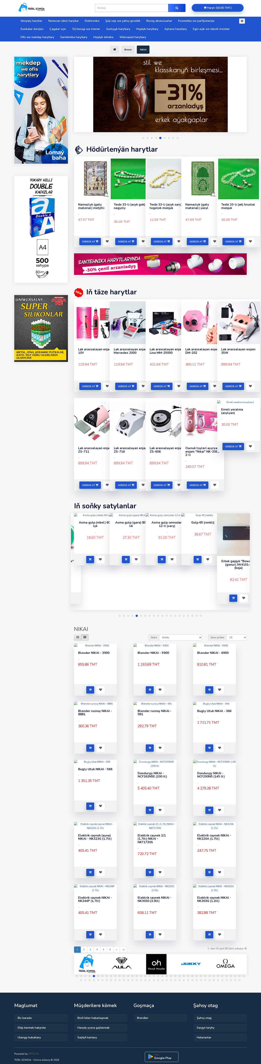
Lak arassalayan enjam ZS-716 (131, 450)
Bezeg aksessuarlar (159, 21)
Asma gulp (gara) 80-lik (95, 524)
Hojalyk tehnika (103, 37)
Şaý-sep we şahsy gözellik (122, 21)
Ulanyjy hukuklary (29, 1037)
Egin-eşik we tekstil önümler (211, 29)
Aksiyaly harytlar (31, 21)
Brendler (142, 1018)
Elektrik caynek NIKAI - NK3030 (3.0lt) (154, 899)
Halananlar (204, 1037)
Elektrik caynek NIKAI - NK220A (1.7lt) (214, 837)
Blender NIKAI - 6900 (213, 653)
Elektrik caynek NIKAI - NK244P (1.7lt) (95, 899)
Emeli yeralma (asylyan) (232, 411)
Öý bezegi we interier (86, 29)
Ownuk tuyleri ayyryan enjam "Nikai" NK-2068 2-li (202, 451)
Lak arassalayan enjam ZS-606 (167, 450)
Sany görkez (217, 637)
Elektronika (92, 21)
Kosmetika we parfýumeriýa (196, 21)
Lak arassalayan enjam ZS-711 (95, 450)
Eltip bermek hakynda (32, 1028)
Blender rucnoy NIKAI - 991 (154, 713)
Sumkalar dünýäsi (31, 29)
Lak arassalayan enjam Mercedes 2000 (131, 351)
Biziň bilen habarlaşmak (92, 1018)
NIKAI (143, 49)
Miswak (238, 561)
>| (123, 949)
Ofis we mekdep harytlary (37, 37)
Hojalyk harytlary (147, 29)
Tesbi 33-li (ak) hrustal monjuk (238, 206)
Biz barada (25, 1018)
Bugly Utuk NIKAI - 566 (95, 769)
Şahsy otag (204, 1018)
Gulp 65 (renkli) (166, 523)
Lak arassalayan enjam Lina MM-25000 (167, 351)
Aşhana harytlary (175, 29)
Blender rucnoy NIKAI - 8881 (95, 713)
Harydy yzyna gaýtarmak (93, 1028)
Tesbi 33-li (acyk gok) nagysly (129, 206)
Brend (128, 49)
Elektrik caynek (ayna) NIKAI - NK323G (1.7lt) (95, 837)
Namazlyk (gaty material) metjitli (91, 206)
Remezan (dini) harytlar (63, 21)
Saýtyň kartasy (87, 1037)
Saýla (154, 637)
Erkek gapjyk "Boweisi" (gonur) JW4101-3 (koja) (203, 564)
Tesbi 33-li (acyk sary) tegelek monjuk (166, 206)
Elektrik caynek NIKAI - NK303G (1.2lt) (214, 899)
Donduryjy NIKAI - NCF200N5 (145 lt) (211, 775)
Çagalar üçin (58, 29)
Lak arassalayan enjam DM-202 (202, 351)
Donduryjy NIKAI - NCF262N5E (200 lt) (152, 775)
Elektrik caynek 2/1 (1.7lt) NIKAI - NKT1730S (152, 838)
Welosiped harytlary (132, 37)
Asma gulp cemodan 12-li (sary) (131, 524)
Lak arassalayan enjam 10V (95, 351)
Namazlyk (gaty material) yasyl (197, 206)
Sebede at (89, 241)
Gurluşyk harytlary (118, 29)
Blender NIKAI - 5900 (153, 653)
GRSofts (33, 1054)
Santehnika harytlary (73, 37)
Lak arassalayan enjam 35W (238, 351)
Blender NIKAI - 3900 (93, 653)
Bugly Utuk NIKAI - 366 (214, 711)
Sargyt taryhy (205, 1028)
